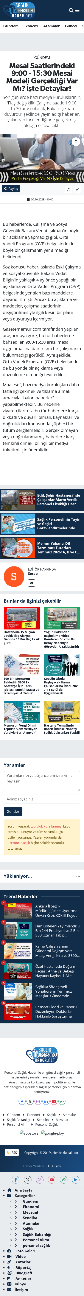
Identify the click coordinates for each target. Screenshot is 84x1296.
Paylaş (13, 188)
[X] (30, 1101)
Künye (20, 1283)
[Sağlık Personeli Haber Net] (19, 10)
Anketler (23, 1278)
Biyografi (23, 1272)
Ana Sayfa (24, 1190)
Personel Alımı (17, 1124)
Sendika (43, 1119)
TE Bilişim (53, 1166)
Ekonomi (30, 26)
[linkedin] (75, 1180)
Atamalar (51, 26)
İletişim (21, 1289)
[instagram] (40, 1180)
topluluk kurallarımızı (47, 826)
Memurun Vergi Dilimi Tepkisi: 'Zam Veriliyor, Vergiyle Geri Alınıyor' (20, 729)
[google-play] (52, 1133)
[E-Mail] (31, 583)
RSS (14, 1152)
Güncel (71, 26)
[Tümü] (78, 875)
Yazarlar (23, 1261)
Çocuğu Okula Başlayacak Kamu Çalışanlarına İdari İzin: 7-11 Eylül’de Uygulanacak (61, 685)
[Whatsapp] (61, 1101)
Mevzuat (62, 1119)
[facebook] (15, 1180)
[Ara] (71, 10)
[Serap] (14, 576)
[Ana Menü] (77, 10)
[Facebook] (22, 1101)
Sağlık (51, 1114)
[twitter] (27, 1180)
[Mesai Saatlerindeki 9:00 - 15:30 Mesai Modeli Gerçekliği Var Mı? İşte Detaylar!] (42, 158)
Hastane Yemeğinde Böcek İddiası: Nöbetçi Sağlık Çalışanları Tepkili (62, 729)
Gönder (13, 811)
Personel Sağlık (19, 843)
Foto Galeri (25, 1250)
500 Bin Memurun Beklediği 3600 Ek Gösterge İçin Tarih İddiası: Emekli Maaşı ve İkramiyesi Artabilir (21, 685)
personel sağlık (36, 1245)
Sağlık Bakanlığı (18, 1119)
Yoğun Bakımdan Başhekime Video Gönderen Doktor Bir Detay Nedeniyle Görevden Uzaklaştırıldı (61, 639)
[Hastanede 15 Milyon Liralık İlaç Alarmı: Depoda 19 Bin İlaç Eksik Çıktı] (22, 617)
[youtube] (51, 1180)
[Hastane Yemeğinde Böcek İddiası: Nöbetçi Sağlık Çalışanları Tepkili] (62, 711)
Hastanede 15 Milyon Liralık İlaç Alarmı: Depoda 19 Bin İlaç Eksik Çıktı (22, 637)
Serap (33, 573)
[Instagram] (38, 1101)
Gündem (10, 26)
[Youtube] (54, 1101)
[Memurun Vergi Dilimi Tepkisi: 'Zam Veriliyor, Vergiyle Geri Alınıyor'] (22, 711)
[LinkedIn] (46, 1101)
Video (20, 1256)
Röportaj (23, 1267)
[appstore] (29, 1133)
